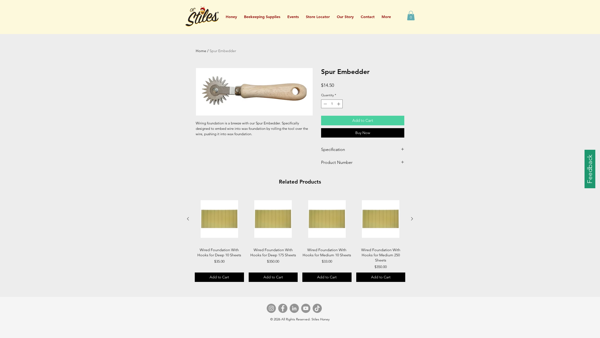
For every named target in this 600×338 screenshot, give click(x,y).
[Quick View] (219, 219)
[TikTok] (317, 308)
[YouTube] (305, 308)
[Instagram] (271, 308)
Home (201, 51)
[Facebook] (282, 308)
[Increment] (339, 104)
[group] (300, 238)
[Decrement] (325, 104)
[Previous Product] (188, 219)
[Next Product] (412, 219)
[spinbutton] (332, 104)
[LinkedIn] (294, 308)
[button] (293, 17)
